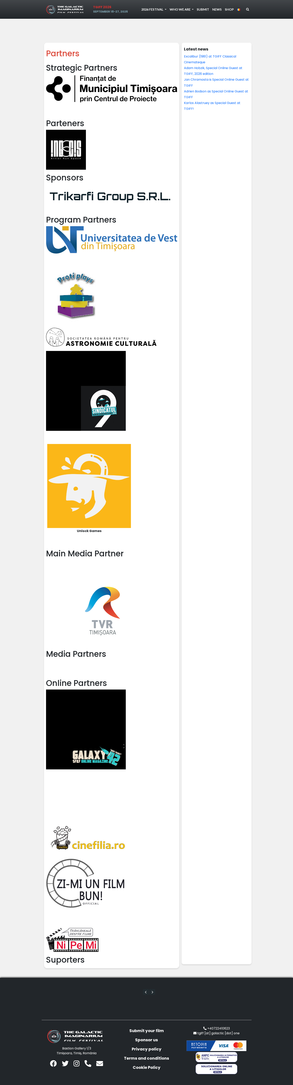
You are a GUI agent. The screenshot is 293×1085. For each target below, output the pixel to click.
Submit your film (146, 1030)
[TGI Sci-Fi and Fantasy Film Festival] (66, 9)
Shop (229, 9)
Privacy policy (146, 1049)
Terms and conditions (146, 1058)
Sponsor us (146, 1040)
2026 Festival (152, 9)
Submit (203, 9)
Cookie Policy (146, 1067)
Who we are (180, 9)
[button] (146, 992)
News (217, 9)
